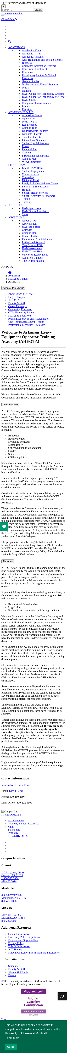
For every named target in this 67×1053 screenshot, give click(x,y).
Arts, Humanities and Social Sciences (42, 59)
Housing (26, 189)
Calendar (27, 229)
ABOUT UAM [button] (16, 217)
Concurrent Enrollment (34, 69)
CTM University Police (21, 312)
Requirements (29, 124)
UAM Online (29, 99)
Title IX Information (33, 260)
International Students (34, 140)
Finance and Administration (37, 239)
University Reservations (35, 254)
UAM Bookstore (31, 226)
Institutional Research (33, 242)
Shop (25, 214)
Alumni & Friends (18, 972)
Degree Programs (17, 297)
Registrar (27, 109)
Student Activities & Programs (38, 195)
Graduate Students (32, 133)
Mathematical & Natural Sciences (40, 84)
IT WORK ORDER (19, 835)
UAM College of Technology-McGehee (44, 96)
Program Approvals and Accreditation (28, 318)
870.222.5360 (8, 920)
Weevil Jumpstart (31, 161)
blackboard (14, 829)
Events (25, 146)
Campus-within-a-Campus (36, 103)
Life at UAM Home (33, 168)
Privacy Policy (16, 943)
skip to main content (12, 13)
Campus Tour (29, 127)
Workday (13, 832)
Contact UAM (30, 236)
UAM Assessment (32, 248)
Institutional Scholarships (35, 155)
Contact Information (19, 934)
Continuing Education (20, 309)
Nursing (26, 90)
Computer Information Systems (39, 65)
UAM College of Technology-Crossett (43, 93)
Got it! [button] (11, 1046)
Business (27, 62)
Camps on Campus (32, 257)
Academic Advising (32, 56)
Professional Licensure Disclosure (26, 324)
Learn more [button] (12, 1038)
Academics (14, 275)
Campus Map (29, 158)
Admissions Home (32, 115)
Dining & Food (30, 180)
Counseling (28, 177)
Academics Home (31, 50)
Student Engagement (33, 171)
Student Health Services (35, 192)
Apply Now (28, 118)
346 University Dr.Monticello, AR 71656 (13, 896)
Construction (9, 404)
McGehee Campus (18, 278)
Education (27, 72)
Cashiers (26, 152)
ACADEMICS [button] (16, 47)
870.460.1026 (8, 901)
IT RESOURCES (11, 814)
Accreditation (29, 223)
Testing (26, 198)
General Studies (30, 81)
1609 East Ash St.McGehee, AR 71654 (13, 916)
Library (26, 106)
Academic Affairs (31, 53)
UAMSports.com (31, 208)
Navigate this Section (13, 288)
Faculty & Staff (16, 303)
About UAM (29, 220)
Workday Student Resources (23, 823)
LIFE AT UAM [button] (16, 164)
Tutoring (26, 202)
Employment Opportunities (23, 940)
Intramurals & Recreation (35, 186)
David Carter (16, 790)
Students (13, 966)
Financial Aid (29, 149)
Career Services (30, 174)
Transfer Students (31, 137)
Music (25, 87)
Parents (12, 975)
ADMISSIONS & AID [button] (21, 112)
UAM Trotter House (33, 251)
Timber (6, 561)
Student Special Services (35, 143)
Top (3, 1019)
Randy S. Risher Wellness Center (40, 183)
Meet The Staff (30, 121)
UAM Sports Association (35, 211)
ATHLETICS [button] (15, 205)
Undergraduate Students (35, 130)
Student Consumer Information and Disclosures (34, 952)
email (11, 826)
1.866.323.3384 (10, 878)
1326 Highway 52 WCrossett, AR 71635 (12, 874)
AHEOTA (14, 300)
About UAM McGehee (21, 293)
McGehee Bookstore (19, 315)
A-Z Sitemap (15, 949)
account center (16, 820)
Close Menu (8, 19)
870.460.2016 (8, 881)
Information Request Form (15, 785)
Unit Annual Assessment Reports (26, 321)
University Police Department (24, 937)
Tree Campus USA (32, 245)
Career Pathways (17, 306)
